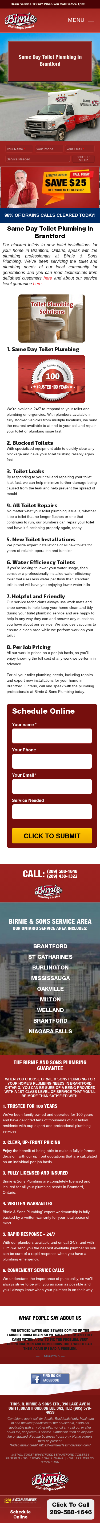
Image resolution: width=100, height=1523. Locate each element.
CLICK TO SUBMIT (52, 835)
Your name (24, 724)
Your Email (75, 149)
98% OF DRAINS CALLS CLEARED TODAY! (50, 215)
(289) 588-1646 (62, 871)
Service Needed (18, 159)
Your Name (16, 149)
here (47, 278)
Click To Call (71, 1509)
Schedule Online (20, 1515)
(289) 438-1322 (62, 876)
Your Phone (44, 149)
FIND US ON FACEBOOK (52, 1378)
